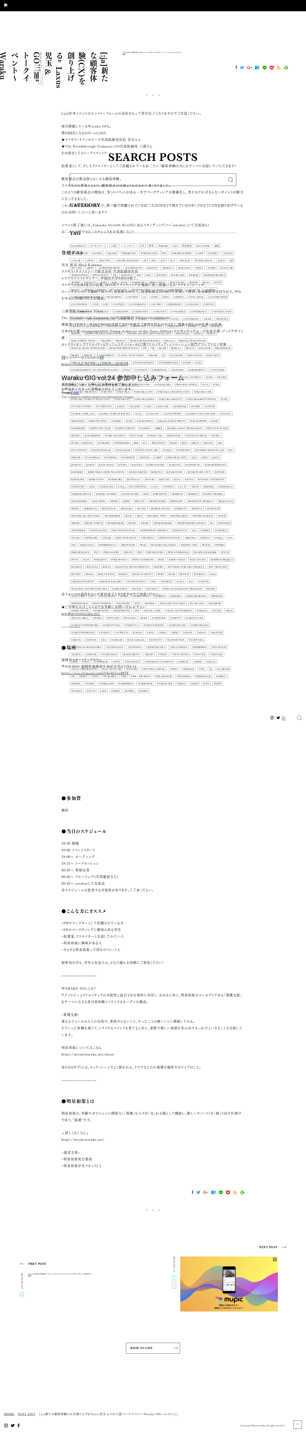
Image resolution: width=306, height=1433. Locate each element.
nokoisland (149, 253)
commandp (120, 311)
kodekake (115, 479)
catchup (132, 297)
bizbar (193, 282)
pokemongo (119, 559)
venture (132, 669)
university (132, 661)
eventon (141, 370)
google (225, 413)
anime (212, 268)
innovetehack (101, 450)
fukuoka (123, 392)
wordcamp (106, 683)
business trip (141, 289)
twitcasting (180, 654)
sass (153, 581)
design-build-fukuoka (145, 340)
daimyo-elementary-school (104, 333)
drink (75, 355)
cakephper (175, 289)
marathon (160, 494)
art (138, 275)
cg (144, 297)
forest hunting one (136, 384)
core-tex (125, 319)
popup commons (143, 559)
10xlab (75, 260)
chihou (179, 297)
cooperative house (101, 319)
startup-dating (154, 625)
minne (75, 508)
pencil (206, 545)
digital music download (88, 348)
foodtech (110, 384)
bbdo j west (157, 282)
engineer (122, 362)
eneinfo (105, 362)
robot (123, 574)
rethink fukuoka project (186, 567)
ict (145, 443)
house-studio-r (196, 435)
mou (140, 516)
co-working (137, 304)
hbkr (159, 428)
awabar (194, 275)
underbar (101, 661)
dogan (190, 348)
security (152, 588)
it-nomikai (92, 457)
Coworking (191, 319)
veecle (211, 661)
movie (222, 516)
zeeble (115, 691)
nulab (75, 537)
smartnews (101, 610)
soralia (202, 610)
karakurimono (215, 464)
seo (92, 596)
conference (198, 311)
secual (137, 588)
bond (217, 282)
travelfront (131, 654)
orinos (205, 537)
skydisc (149, 603)
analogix (184, 268)
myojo (145, 523)
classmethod (217, 297)
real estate (198, 559)
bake (104, 282)
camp (200, 253)
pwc (164, 253)
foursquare (162, 384)
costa (175, 319)
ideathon (158, 443)
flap (84, 384)
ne (211, 523)
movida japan (179, 516)
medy (126, 501)
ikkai (195, 443)
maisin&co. (225, 486)
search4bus (119, 588)
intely (167, 450)
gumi (129, 421)
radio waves (177, 559)
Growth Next (97, 421)
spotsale (129, 618)
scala (180, 581)
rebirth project (222, 559)
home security (115, 435)
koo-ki (150, 479)
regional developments (132, 567)
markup (193, 494)
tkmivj (76, 654)
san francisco (136, 581)
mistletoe (109, 508)
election (212, 355)
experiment (197, 370)
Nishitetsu (179, 530)
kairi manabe (155, 464)
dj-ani (163, 348)
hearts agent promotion (184, 428)
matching (99, 501)
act (172, 260)
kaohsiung (192, 464)
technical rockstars (86, 647)
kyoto (189, 479)
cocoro (156, 304)
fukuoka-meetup (170, 399)
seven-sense (107, 596)
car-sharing (113, 297)
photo (128, 552)
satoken (166, 581)
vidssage (188, 669)
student (105, 632)
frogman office (186, 384)
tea (103, 640)
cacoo (158, 289)
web (123, 676)
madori (209, 486)
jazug (216, 457)
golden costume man (201, 413)
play (86, 559)
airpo (90, 268)
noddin (205, 530)
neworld (224, 523)
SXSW (150, 632)
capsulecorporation (85, 297)
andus (199, 268)
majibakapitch (81, 494)
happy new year (100, 428)
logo (155, 486)
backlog (90, 282)
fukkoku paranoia (83, 392)
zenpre (129, 691)
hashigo (145, 428)
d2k (204, 326)
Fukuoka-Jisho (144, 399)
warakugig (128, 253)
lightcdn (78, 486)
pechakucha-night (163, 545)
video (173, 669)
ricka (89, 574)
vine (202, 669)
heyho (75, 435)
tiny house (218, 647)
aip (231, 260)
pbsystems (128, 545)
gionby (195, 406)
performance (80, 552)
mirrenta (90, 508)
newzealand (98, 530)
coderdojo (174, 304)
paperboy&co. (107, 545)
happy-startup (125, 428)
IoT (230, 450)
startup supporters (84, 625)
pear (143, 545)
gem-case (162, 406)
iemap (173, 443)
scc (191, 581)
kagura (137, 464)
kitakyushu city (199, 472)
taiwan (187, 632)
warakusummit (181, 253)
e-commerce (105, 355)
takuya (76, 640)
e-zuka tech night (131, 355)
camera (210, 289)
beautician (177, 282)
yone (206, 683)
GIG (126, 217)
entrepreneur (168, 362)
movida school (202, 516)
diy (145, 348)
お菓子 (114, 246)
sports (97, 618)
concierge (178, 311)
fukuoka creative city (173, 392)
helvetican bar (217, 428)
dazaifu (106, 340)
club (95, 304)
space (229, 610)
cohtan (209, 304)
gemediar (179, 406)
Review (76, 574)
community (140, 311)
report (159, 567)
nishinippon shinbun (154, 530)
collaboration (82, 311)
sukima (138, 632)
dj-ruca (176, 348)
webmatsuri (203, 676)
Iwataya (145, 457)
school (203, 581)
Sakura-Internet (83, 581)
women (90, 683)
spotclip (113, 618)
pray (161, 559)
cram (207, 319)
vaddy (198, 661)
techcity (155, 640)
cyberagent (175, 326)
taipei (174, 632)
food (95, 384)
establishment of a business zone (94, 370)
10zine (89, 260)
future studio (81, 406)
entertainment (143, 362)
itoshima (110, 457)
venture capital (153, 669)
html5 (216, 435)
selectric (78, 596)
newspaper (78, 530)
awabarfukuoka (214, 275)
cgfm (154, 297)
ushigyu (183, 661)
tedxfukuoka (155, 647)
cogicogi (192, 304)
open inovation (125, 537)
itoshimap (128, 457)
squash (112, 253)
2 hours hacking (127, 260)
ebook (153, 355)
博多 (151, 246)
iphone (76, 457)
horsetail (174, 435)
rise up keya (106, 574)
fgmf (209, 377)
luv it (182, 486)
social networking (178, 610)
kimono (156, 472)
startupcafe (177, 625)
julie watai (106, 464)
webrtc (221, 676)
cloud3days (79, 304)
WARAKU (163, 246)
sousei (216, 610)
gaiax (120, 406)
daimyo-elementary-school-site (149, 333)
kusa (177, 479)
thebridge (199, 647)
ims (220, 443)
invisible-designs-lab (209, 450)
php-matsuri (155, 552)
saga (212, 574)
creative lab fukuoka (86, 326)
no (194, 530)
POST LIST (26, 1414)
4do (153, 260)
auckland (177, 275)
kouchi (164, 479)
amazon (152, 268)
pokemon (100, 559)
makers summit (106, 494)
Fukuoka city (143, 392)
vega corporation (84, 669)
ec (164, 355)
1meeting (104, 260)
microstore (157, 501)
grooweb (77, 421)
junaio (122, 464)
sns (137, 610)
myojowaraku (163, 523)
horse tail (155, 435)
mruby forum (93, 523)
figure (221, 377)
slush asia (197, 603)
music (132, 523)
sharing (159, 596)
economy (176, 355)
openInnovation (169, 537)
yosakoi (76, 691)
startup (175, 618)
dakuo (198, 333)
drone (88, 355)
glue (138, 413)
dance (211, 333)
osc (229, 537)
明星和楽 (187, 246)
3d (144, 260)
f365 (74, 377)
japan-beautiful (176, 457)
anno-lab (226, 268)
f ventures (216, 370)
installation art (146, 450)
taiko (162, 632)
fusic (224, 399)
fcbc (153, 377)
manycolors (129, 494)
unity (116, 661)
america (167, 268)
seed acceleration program (182, 588)
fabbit (85, 377)
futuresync (104, 406)
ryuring (199, 574)
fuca (205, 384)
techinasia (196, 640)
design (120, 340)
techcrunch (175, 640)
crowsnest (138, 326)
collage (103, 311)
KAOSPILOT (78, 246)
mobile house (160, 508)
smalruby (214, 603)
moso (128, 516)
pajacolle (87, 545)
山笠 (141, 246)
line (92, 486)
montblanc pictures (85, 516)
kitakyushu (175, 472)
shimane (217, 596)
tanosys (90, 640)
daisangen (183, 333)
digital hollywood (192, 340)
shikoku (175, 596)
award (75, 282)
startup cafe (194, 618)
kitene (220, 472)
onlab (106, 537)
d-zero (192, 326)
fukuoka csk (203, 392)
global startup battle (115, 413)
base (124, 282)
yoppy (217, 683)
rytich (184, 574)
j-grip (158, 457)
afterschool (203, 260)
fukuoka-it (122, 399)
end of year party (83, 362)
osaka (218, 537)
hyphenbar (121, 443)
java (194, 457)
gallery (134, 406)
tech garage (135, 640)
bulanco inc (118, 289)
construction (221, 311)
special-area (79, 618)
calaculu (194, 289)
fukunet (107, 392)
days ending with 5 (84, 340)
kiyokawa (77, 479)
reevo (107, 567)
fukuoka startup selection (90, 399)
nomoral (221, 530)
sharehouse (79, 253)
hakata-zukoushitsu (171, 421)
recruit (76, 567)
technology (114, 647)
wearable (110, 676)
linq (121, 486)
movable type (156, 516)
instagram (123, 450)
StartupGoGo (199, 625)
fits (74, 384)
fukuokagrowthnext (201, 399)
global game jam (82, 413)
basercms (138, 282)
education (194, 355)
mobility (180, 508)
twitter (199, 654)
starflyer (158, 618)
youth (91, 691)
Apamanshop (79, 275)
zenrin (143, 691)
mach (195, 486)
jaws (205, 457)
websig (76, 683)
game (148, 406)
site (137, 603)
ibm (136, 443)
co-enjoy (119, 304)
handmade (78, 428)
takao (201, 632)
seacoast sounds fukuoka (89, 588)
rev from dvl (218, 567)
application (100, 275)
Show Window (101, 603)
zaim (103, 691)
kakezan (175, 464)
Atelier (161, 275)
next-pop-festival (123, 530)
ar (114, 275)
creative (222, 319)
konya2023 (134, 479)
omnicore (91, 537)
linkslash (106, 486)
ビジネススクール (98, 246)
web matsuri (163, 676)
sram (143, 618)
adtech (184, 260)
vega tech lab (111, 669)
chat (165, 297)
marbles (177, 494)
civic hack (196, 297)
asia (148, 275)
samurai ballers (110, 581)
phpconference (178, 552)
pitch (225, 552)
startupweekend (82, 632)
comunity (160, 311)
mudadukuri (115, 523)
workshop (145, 683)
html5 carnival (82, 443)
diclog (169, 340)
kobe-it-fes (96, 479)
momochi (213, 508)
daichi (215, 326)
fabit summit (103, 377)
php (139, 552)
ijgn (184, 443)
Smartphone (121, 610)
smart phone (80, 610)
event (126, 370)
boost (75, 289)
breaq (88, 289)
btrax (101, 289)
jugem (90, 464)
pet (96, 552)
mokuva (197, 508)
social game (152, 610)
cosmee (142, 319)
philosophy (111, 552)
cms (105, 304)
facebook (123, 377)
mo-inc (141, 508)
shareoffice (141, 596)
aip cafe (76, 268)
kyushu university (211, 479)
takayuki (216, 632)
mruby (75, 523)
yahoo (181, 683)
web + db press (141, 676)
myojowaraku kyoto (191, 523)
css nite (156, 326)
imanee (208, 443)
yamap (194, 683)
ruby (161, 574)
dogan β (204, 348)
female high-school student (181, 377)
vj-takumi (223, 669)
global (97, 253)
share (124, 596)
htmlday (103, 443)
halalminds (198, 421)
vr (73, 676)
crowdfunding (116, 326)
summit (213, 253)
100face (228, 253)
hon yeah (136, 435)
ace (162, 260)
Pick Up (79, 217)
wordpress (125, 683)
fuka (216, 384)
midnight (176, 501)
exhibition (159, 370)
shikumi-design (196, 596)
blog (206, 282)
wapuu (83, 676)
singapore (123, 603)
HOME (9, 1414)
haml (215, 421)
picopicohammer (205, 552)
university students (158, 661)
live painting (138, 486)
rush (172, 574)
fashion (139, 377)
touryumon (109, 654)
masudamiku (79, 501)
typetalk (216, 654)
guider (116, 421)
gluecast (152, 413)
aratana (126, 275)
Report (105, 217)
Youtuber (203, 246)
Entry (187, 362)
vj (210, 669)
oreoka (190, 537)
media (114, 501)
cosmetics (159, 319)
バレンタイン (129, 246)
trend (149, 654)
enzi (199, 362)
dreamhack (223, 348)
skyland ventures (172, 603)
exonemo (178, 370)
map (145, 494)
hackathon (145, 421)
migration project (200, 501)
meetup (139, 501)
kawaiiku (77, 472)
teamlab (116, 640)
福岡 (216, 246)
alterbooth (133, 268)
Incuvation (79, 450)
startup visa (111, 625)
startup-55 (132, 625)
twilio (162, 654)
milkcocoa (225, 501)
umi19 (86, 661)
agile (221, 260)
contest (77, 319)
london (168, 486)
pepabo (219, 545)
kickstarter (138, 472)
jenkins (76, 464)
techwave (135, 647)
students (121, 632)
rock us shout (142, 574)
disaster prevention (123, 348)
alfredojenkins (109, 268)
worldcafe (164, 683)
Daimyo (76, 333)
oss (73, 545)
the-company (179, 647)
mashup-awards (213, 494)
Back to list (141, 1348)
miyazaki (127, 508)
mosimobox (112, 516)
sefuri (210, 588)
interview (183, 450)
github (210, 406)
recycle (92, 567)
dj (153, 348)
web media (184, 676)
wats (95, 676)
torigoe (91, 654)
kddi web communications (106, 472)
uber (74, 661)
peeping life (189, 545)
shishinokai (79, 603)
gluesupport (173, 413)
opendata (147, 537)
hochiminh (92, 435)
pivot (75, 559)
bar (114, 282)
